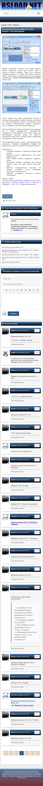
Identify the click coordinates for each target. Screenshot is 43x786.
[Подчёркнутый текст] (13, 290)
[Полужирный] (6, 290)
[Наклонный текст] (9, 290)
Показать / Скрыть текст (24, 705)
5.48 (12, 184)
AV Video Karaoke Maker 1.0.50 (13, 247)
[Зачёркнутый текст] (17, 290)
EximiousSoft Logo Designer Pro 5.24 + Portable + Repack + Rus (21, 258)
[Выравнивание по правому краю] (29, 290)
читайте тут (17, 230)
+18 (7, 196)
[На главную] (21, 5)
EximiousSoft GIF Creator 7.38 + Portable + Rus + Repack (21, 255)
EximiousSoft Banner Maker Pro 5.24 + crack (25, 180)
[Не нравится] (4, 196)
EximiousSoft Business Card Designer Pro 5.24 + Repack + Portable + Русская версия (21, 251)
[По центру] (25, 290)
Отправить (13, 313)
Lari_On (13, 695)
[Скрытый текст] (38, 290)
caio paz (13, 445)
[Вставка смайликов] (34, 290)
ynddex (13, 352)
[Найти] (38, 13)
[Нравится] (10, 196)
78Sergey (14, 516)
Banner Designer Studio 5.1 (12, 262)
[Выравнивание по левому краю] (21, 290)
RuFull (13, 330)
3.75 (17, 184)
